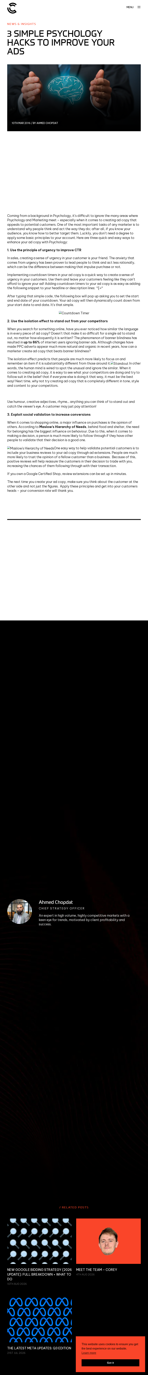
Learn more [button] (89, 1352)
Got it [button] (110, 1362)
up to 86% (32, 342)
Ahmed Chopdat (56, 902)
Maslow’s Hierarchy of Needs (62, 427)
